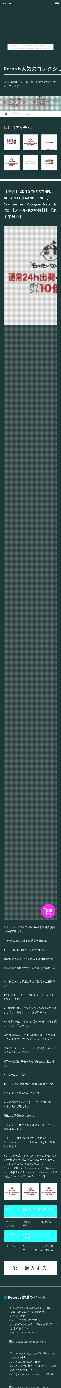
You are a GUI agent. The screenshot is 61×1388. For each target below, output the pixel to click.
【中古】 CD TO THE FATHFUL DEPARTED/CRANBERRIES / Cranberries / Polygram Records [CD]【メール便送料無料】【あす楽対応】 (30, 204)
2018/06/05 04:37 (38, 1341)
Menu (56, 3)
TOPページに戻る (19, 114)
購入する (33, 1268)
